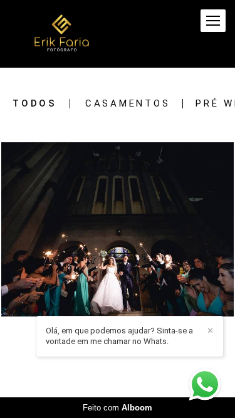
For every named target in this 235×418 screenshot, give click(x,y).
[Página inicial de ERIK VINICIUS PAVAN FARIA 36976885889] (62, 33)
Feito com (117, 407)
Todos (35, 103)
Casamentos (127, 103)
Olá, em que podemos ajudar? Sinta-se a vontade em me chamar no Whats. (119, 336)
